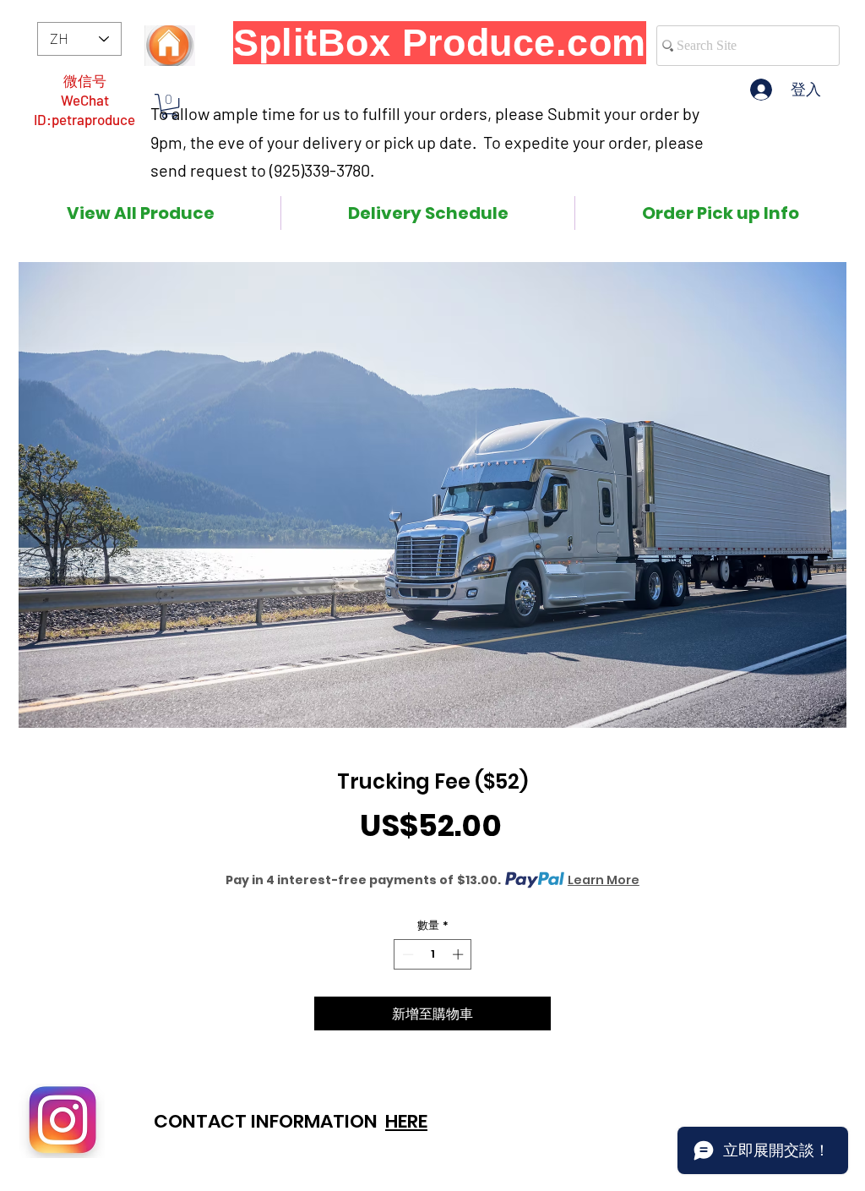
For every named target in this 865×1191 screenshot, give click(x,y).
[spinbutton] (432, 954)
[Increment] (459, 954)
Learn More (603, 879)
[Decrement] (406, 954)
